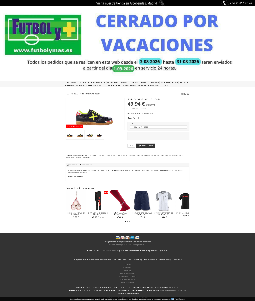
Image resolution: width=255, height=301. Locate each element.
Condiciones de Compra (127, 276)
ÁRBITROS (175, 82)
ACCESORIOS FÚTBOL (129, 85)
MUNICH (136, 118)
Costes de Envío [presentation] (86, 165)
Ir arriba (128, 264)
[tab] (72, 165)
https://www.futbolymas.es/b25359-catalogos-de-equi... (128, 245)
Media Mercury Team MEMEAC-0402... (120, 213)
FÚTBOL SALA (82, 82)
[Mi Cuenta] (162, 85)
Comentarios (86, 157)
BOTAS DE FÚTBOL (70, 82)
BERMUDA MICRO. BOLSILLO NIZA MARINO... (142, 213)
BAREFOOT (135, 82)
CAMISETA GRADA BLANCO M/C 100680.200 (163, 213)
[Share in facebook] (182, 94)
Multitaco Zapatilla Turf (96, 82)
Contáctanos (127, 267)
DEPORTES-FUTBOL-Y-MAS (168, 155)
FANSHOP (143, 82)
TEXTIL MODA (183, 82)
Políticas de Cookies (128, 282)
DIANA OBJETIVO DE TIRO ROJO (95, 85)
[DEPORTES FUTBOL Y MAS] (127, 43)
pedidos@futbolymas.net (110, 251)
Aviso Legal (128, 270)
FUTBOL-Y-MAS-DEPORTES (133, 155)
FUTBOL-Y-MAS (116, 155)
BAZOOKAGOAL (69, 85)
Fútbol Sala (76, 155)
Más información (180, 299)
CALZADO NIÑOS (125, 82)
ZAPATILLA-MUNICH (150, 155)
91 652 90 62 (176, 287)
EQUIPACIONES (165, 82)
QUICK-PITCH (80, 85)
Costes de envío (134, 113)
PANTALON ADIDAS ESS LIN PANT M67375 (98, 213)
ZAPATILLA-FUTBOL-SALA (101, 155)
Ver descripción (149, 113)
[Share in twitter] (185, 94)
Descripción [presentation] (73, 165)
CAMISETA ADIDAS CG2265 (185, 213)
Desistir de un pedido (127, 279)
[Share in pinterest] (188, 94)
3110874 (78, 157)
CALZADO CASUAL (112, 82)
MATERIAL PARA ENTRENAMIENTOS (148, 85)
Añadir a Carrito (147, 146)
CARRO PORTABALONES (114, 85)
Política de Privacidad (127, 273)
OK (173, 299)
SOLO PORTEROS (153, 82)
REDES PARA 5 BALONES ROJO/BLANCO (76, 213)
